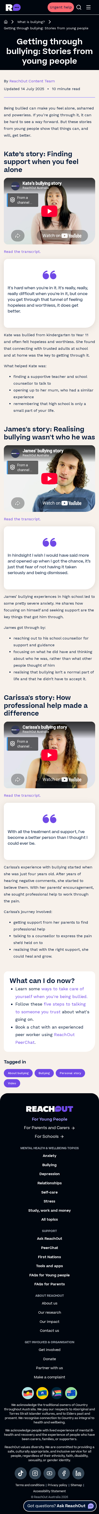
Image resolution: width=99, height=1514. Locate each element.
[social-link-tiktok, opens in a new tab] (21, 1473)
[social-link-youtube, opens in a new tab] (49, 1473)
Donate (49, 1359)
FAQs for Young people (49, 1275)
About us (49, 1303)
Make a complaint (49, 1377)
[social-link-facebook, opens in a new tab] (64, 1473)
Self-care (49, 1192)
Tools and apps (49, 1266)
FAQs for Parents (49, 1284)
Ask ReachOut (49, 1238)
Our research (49, 1312)
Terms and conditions (29, 1485)
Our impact (49, 1321)
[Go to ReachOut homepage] (13, 7)
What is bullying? (31, 22)
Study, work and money (49, 1210)
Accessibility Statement (49, 1491)
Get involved (50, 1350)
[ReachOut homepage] (6, 22)
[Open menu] (88, 7)
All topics (49, 1219)
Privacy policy (57, 1485)
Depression (49, 1174)
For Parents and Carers (47, 1128)
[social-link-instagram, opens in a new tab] (35, 1473)
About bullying (18, 1073)
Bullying (44, 1073)
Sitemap (76, 1485)
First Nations (49, 1257)
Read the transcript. (22, 251)
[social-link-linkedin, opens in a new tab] (78, 1473)
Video (12, 1083)
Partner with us (49, 1368)
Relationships (49, 1183)
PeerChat (49, 1248)
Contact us (49, 1330)
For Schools (47, 1136)
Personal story (70, 1073)
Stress (49, 1201)
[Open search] (79, 7)
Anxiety (49, 1156)
